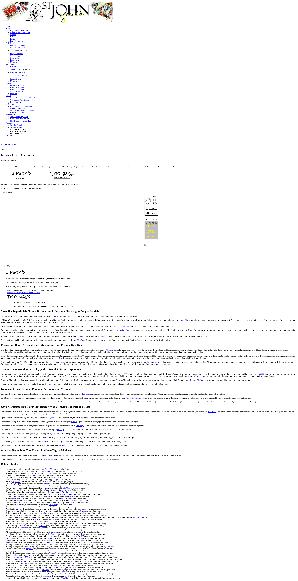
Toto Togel (81, 340)
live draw (41, 515)
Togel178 (48, 469)
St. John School (16, 127)
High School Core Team (19, 31)
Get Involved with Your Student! (22, 110)
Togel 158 (16, 482)
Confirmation (10, 83)
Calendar (9, 136)
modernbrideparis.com (46, 471)
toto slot (74, 422)
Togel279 (103, 336)
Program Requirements (18, 85)
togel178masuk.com (68, 488)
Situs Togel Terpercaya (134, 398)
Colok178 (48, 524)
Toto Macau (64, 572)
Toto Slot (64, 578)
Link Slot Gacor (21, 501)
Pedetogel (16, 496)
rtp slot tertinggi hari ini (123, 330)
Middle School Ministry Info (20, 121)
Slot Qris (48, 384)
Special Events (15, 79)
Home (8, 26)
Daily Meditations (16, 54)
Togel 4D (52, 434)
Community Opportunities (19, 100)
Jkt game (47, 484)
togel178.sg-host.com (65, 492)
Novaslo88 (53, 505)
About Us (9, 28)
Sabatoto (19, 509)
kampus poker (26, 507)
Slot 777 (261, 374)
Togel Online (52, 418)
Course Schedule (16, 92)
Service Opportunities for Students (23, 98)
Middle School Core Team (20, 33)
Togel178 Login (50, 459)
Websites (9, 123)
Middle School (11, 64)
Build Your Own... (17, 102)
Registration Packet (17, 87)
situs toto (61, 445)
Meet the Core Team (17, 47)
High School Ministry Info (20, 119)
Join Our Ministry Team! (19, 117)
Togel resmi (51, 402)
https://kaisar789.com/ (24, 557)
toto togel (60, 430)
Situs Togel (80, 426)
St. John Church (16, 125)
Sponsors (13, 94)
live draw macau (85, 394)
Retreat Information (17, 89)
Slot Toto (59, 358)
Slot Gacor (72, 503)
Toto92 (54, 519)
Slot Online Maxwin (66, 498)
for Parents (10, 104)
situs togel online (139, 517)
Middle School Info (17, 108)
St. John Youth (9, 144)
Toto (63, 455)
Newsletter (14, 62)
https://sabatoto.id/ (31, 475)
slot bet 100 (212, 412)
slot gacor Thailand (197, 380)
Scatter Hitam (184, 320)
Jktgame (83, 511)
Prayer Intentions (16, 41)
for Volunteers (11, 115)
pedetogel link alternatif (120, 326)
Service (8, 96)
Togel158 (57, 480)
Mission (13, 35)
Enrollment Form (16, 66)
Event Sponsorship (17, 112)
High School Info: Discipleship (21, 106)
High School (10, 43)
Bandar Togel (46, 576)
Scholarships (15, 58)
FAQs (12, 39)
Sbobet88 (16, 559)
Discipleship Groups (17, 45)
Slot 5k (55, 316)
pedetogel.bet (50, 473)
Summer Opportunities (18, 56)
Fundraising (14, 60)
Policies (13, 37)
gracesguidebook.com (68, 494)
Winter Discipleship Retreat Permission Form (23, 293)
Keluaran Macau (153, 362)
